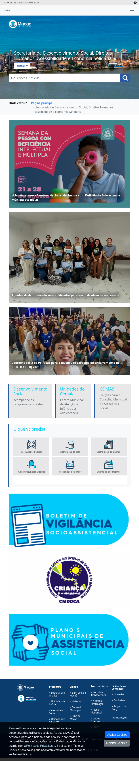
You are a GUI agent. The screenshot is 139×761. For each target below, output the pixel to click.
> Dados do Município (76, 709)
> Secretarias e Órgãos (57, 694)
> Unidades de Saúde (57, 703)
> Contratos (118, 700)
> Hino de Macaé (75, 717)
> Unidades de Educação (57, 720)
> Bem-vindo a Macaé (78, 694)
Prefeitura (55, 686)
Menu (21, 66)
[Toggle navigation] (132, 10)
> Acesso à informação (97, 702)
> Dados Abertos (95, 720)
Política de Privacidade (40, 745)
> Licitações (118, 694)
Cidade (74, 686)
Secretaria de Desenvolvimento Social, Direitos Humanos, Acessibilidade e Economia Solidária (63, 55)
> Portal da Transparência (98, 694)
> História (75, 701)
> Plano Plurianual (96, 711)
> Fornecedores (119, 716)
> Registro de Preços (119, 708)
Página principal (42, 103)
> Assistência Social (56, 712)
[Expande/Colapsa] (135, 2)
